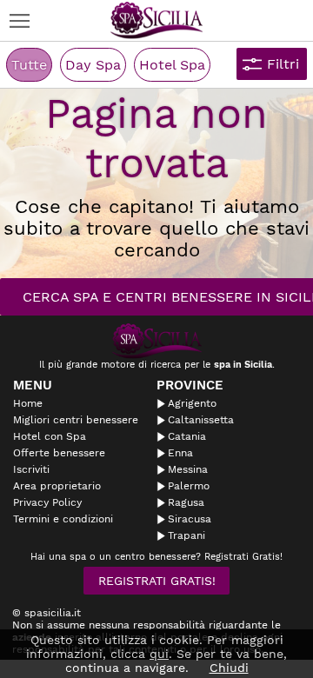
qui (159, 654)
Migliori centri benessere (75, 420)
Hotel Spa (172, 64)
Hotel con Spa (49, 436)
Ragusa (186, 502)
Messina (188, 469)
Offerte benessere (59, 453)
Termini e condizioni (63, 519)
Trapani (186, 535)
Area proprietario (57, 486)
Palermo (189, 486)
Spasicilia (156, 20)
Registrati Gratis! (157, 581)
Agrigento (192, 403)
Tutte (29, 64)
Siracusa (189, 519)
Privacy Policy (47, 502)
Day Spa (93, 64)
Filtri (283, 64)
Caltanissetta (201, 420)
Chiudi (229, 668)
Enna (180, 453)
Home (28, 403)
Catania (187, 436)
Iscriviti (31, 469)
